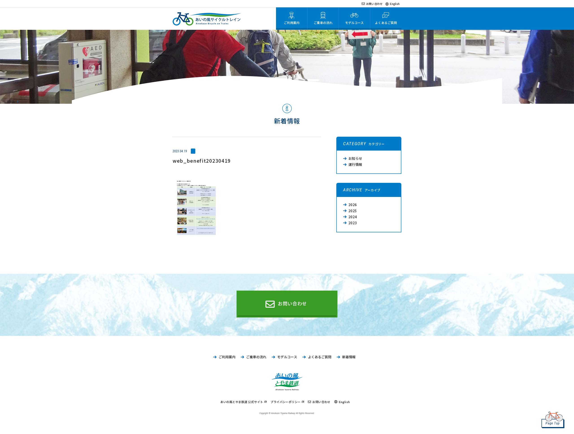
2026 (352, 204)
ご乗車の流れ (256, 356)
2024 (352, 216)
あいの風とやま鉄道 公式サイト (241, 402)
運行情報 (355, 164)
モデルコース (287, 356)
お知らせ (355, 158)
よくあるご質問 (319, 356)
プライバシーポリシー (285, 402)
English (395, 4)
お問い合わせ (374, 4)
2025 (352, 210)
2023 (352, 222)
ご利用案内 (227, 356)
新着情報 (349, 356)
